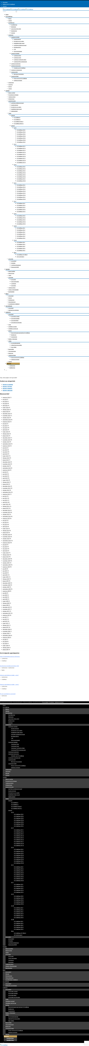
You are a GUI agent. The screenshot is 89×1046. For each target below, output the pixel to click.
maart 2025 (5, 432)
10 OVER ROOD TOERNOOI (13, 304)
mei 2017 (5, 619)
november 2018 (6, 585)
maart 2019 (5, 577)
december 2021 (6, 510)
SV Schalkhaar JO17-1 (21, 146)
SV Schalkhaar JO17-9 (21, 162)
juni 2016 (5, 641)
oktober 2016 (6, 633)
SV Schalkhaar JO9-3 (21, 232)
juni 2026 (5, 401)
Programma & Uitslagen (13, 95)
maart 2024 (5, 456)
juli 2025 (5, 424)
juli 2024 (5, 448)
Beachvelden (11, 349)
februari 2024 (6, 458)
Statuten (13, 33)
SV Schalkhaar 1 (17, 117)
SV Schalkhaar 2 (17, 119)
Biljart (7, 294)
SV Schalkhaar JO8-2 (21, 244)
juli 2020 (5, 545)
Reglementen (14, 31)
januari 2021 (5, 533)
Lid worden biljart (14, 320)
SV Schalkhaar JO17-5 (21, 154)
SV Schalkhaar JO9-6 (21, 238)
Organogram (11, 83)
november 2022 (6, 488)
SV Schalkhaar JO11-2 (21, 205)
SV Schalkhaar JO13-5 (21, 193)
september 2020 (7, 541)
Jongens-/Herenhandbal (13, 290)
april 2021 (5, 527)
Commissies (10, 35)
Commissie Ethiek (14, 76)
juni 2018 (5, 595)
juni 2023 (5, 474)
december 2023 (6, 462)
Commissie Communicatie (16, 70)
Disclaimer (51, 702)
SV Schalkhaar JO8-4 (21, 248)
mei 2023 (5, 476)
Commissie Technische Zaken (20, 60)
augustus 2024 (6, 446)
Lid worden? (13, 261)
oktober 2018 (6, 587)
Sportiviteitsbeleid (18, 51)
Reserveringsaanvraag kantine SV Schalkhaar (20, 333)
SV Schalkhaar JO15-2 (21, 169)
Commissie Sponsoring (16, 66)
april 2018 (5, 599)
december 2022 (6, 486)
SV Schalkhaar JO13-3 (21, 189)
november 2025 (6, 416)
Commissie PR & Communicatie (20, 62)
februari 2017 (6, 625)
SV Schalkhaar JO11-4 (21, 209)
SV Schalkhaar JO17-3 (21, 150)
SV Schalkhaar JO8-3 (21, 246)
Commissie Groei (17, 58)
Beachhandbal (11, 292)
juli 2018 (4, 593)
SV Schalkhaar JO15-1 (21, 167)
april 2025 (5, 430)
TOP (15, 49)
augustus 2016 (6, 637)
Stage (9, 325)
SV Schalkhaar (9, 16)
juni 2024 (5, 450)
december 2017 (6, 607)
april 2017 (5, 621)
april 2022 (5, 502)
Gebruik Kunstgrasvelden (16, 345)
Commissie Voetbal (15, 37)
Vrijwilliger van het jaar (13, 329)
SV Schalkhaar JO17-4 (21, 152)
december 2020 (6, 535)
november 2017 (6, 609)
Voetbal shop (12, 366)
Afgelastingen (11, 99)
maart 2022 (5, 504)
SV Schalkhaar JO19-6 (21, 140)
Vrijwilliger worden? (12, 327)
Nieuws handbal (11, 271)
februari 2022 (6, 506)
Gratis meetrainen (15, 282)
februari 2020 (6, 555)
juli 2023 (5, 472)
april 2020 (5, 551)
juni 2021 (5, 522)
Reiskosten (10, 353)
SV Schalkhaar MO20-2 (19, 123)
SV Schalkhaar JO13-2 (21, 187)
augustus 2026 (6, 397)
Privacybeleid (45, 702)
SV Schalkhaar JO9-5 (21, 236)
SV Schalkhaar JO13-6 (21, 195)
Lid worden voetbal (15, 316)
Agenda (10, 21)
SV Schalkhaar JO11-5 (21, 211)
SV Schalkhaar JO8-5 (21, 250)
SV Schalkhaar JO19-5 (21, 138)
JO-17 (15, 144)
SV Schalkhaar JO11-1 (21, 203)
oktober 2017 (6, 611)
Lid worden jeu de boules (16, 322)
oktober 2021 (6, 514)
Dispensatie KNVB (15, 267)
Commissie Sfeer (17, 56)
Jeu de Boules (9, 306)
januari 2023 (5, 484)
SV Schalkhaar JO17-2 (21, 148)
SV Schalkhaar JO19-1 (21, 130)
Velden (9, 341)
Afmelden (13, 263)
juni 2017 (5, 617)
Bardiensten (13, 335)
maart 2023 (5, 480)
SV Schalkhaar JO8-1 (21, 242)
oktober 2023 (6, 466)
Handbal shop (12, 368)
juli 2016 (4, 639)
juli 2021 (4, 520)
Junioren (13, 126)
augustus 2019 (6, 567)
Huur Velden (13, 347)
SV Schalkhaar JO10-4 (21, 222)
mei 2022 (5, 500)
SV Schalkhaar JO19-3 (21, 134)
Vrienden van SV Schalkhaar (19, 68)
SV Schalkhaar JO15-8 (21, 181)
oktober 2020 (6, 539)
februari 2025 (6, 434)
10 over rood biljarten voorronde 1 (8, 694)
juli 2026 (5, 399)
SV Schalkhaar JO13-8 (21, 199)
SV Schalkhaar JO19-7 (21, 142)
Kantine (10, 331)
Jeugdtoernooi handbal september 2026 (9, 666)
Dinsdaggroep (11, 300)
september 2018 (6, 589)
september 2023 (7, 468)
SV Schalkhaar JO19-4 (21, 136)
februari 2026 (6, 410)
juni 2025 (5, 426)
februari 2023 (6, 482)
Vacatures (5, 2)
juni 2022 (5, 498)
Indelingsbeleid (14, 111)
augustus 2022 (6, 494)
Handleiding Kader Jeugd (19, 43)
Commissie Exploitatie (15, 64)
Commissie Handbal (15, 53)
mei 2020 (5, 549)
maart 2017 (5, 623)
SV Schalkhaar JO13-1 (21, 185)
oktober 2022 (6, 490)
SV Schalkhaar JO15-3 (21, 171)
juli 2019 (4, 569)
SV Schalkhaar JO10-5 (21, 224)
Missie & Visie (11, 273)
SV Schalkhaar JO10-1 (21, 216)
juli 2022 (5, 496)
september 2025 (7, 420)
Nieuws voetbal (11, 93)
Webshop (9, 364)
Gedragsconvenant (18, 80)
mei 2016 (5, 644)
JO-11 (15, 201)
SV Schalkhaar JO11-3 (21, 207)
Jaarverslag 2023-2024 (16, 29)
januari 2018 (5, 605)
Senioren (13, 115)
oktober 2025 (6, 418)
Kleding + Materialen (12, 339)
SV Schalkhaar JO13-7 (21, 197)
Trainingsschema (11, 97)
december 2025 (6, 414)
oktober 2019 (6, 563)
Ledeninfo (8, 312)
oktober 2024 (6, 442)
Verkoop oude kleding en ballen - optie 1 (9, 675)
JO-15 (15, 164)
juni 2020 (5, 547)
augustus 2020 (6, 543)
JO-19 (15, 128)
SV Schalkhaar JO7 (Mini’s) (22, 255)
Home (7, 15)
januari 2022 (6, 508)
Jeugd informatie (12, 101)
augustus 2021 (6, 518)
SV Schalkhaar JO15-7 (21, 179)
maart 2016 (5, 646)
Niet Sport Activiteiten (19, 74)
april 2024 (5, 454)
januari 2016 (5, 650)
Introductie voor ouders (19, 41)
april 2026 (5, 406)
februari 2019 (6, 579)
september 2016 (6, 635)
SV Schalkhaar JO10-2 (21, 218)
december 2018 (6, 583)
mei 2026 (5, 403)
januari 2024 (6, 460)
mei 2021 (5, 525)
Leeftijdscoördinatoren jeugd (20, 45)
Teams (9, 113)
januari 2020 (6, 557)
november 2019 (6, 561)
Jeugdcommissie (17, 39)
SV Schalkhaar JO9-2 (21, 230)
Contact (5, 6)
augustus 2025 (6, 422)
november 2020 (6, 537)
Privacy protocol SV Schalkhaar (20, 78)
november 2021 (6, 512)
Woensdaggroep (12, 302)
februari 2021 (6, 531)
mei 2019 (5, 573)
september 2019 (6, 565)
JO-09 (15, 226)
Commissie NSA (14, 72)
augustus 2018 (6, 591)
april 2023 (5, 478)
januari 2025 (6, 436)
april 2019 (5, 575)
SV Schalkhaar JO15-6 (21, 177)
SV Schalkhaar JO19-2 (21, 132)
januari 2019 (5, 581)
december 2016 (6, 629)
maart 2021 (5, 529)
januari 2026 (6, 412)
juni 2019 (5, 571)
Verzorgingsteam (12, 351)
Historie (10, 87)
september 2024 (7, 444)
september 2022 (7, 492)
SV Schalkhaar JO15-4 (21, 173)
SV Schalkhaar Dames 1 (18, 121)
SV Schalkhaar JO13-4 (21, 191)
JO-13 (15, 183)
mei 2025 (5, 428)
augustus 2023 (6, 470)
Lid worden (10, 259)
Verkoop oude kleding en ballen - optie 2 (9, 685)
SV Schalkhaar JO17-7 (21, 158)
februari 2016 (6, 648)
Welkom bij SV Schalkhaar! (9, 4)
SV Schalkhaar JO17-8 (21, 160)
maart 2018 (5, 601)
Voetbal (7, 91)
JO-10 (15, 213)
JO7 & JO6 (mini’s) (20, 257)
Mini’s (15, 252)
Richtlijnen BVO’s (17, 47)
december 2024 (6, 438)
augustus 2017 (6, 615)
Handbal (8, 269)
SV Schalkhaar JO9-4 (21, 234)
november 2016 (6, 631)
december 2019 (6, 559)
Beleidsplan (13, 27)
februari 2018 (6, 603)
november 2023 (6, 464)
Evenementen (14, 337)
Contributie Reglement (16, 265)
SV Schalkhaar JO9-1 (21, 228)
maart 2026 (5, 408)
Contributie (13, 284)
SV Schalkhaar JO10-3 (21, 220)
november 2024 (6, 440)
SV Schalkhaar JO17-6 (21, 156)
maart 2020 (5, 553)
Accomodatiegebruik (15, 343)
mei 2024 (5, 452)
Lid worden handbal (15, 318)
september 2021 (6, 516)
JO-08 (15, 240)
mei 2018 (5, 597)
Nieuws (9, 19)
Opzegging (13, 286)
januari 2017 (5, 627)
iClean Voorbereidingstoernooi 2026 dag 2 (10, 657)
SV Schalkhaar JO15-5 (21, 175)
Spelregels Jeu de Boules (13, 310)
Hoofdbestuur (11, 23)
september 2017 (6, 613)
